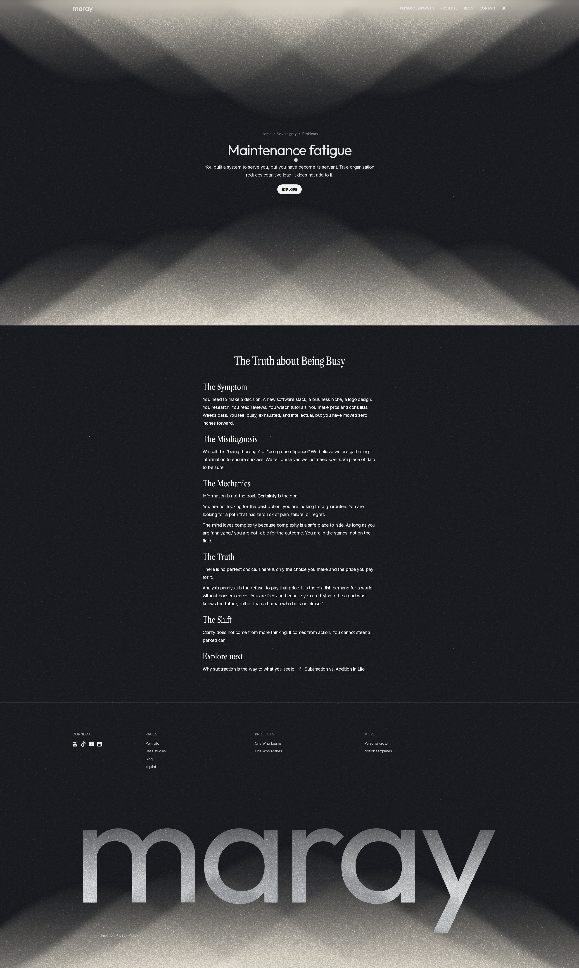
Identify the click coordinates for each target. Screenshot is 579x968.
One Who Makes (268, 751)
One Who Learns (268, 743)
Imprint (150, 766)
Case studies (155, 751)
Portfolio (152, 743)
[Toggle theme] (504, 8)
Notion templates (378, 751)
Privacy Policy (126, 935)
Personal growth (417, 8)
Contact (487, 8)
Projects (448, 8)
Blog (468, 8)
